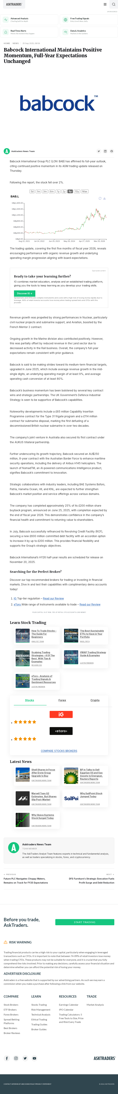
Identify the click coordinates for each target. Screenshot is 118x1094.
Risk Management (40, 1009)
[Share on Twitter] (98, 151)
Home (7, 43)
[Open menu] (105, 4)
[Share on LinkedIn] (105, 151)
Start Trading (85, 922)
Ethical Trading (39, 1019)
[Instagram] (16, 1058)
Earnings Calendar (68, 1004)
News (16, 43)
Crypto (95, 700)
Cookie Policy (30, 1084)
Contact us (8, 1084)
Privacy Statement (43, 1084)
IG (15, 598)
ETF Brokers (10, 1009)
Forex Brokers (11, 1014)
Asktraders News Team (23, 151)
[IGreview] (25, 722)
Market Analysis (95, 1004)
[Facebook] (7, 1058)
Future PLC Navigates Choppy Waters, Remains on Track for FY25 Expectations (26, 878)
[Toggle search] (113, 4)
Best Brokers (10, 1028)
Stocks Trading (39, 1004)
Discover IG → (24, 293)
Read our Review (53, 598)
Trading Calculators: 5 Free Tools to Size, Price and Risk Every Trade (71, 1018)
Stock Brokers (11, 1004)
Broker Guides (39, 1029)
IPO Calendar (66, 1009)
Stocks (29, 700)
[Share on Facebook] (111, 151)
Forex (62, 700)
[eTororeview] (25, 739)
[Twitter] (25, 1058)
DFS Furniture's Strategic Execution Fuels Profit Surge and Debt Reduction (91, 878)
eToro (18, 604)
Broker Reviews (12, 1032)
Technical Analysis (40, 1014)
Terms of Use (18, 1084)
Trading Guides (39, 1024)
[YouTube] (34, 1058)
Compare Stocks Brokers (59, 750)
